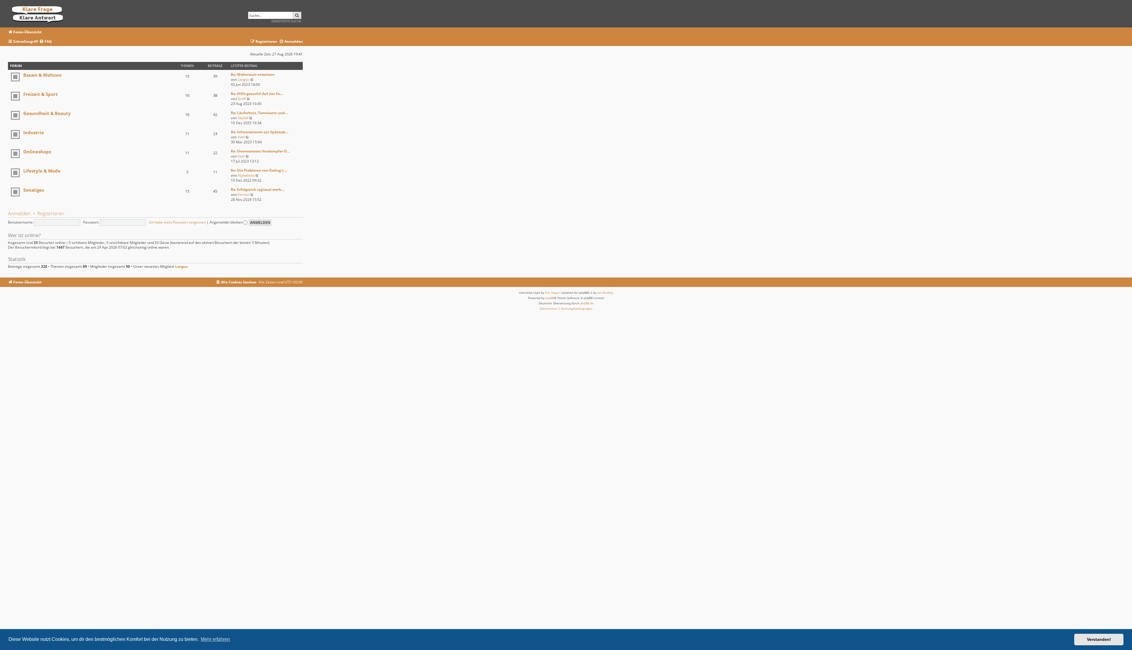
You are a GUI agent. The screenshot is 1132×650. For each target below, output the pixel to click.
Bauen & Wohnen (42, 75)
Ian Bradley (605, 292)
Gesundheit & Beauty (47, 113)
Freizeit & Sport (40, 94)
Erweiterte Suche (286, 21)
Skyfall (243, 117)
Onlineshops (37, 152)
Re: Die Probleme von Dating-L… (259, 170)
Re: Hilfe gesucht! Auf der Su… (257, 93)
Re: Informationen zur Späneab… (259, 131)
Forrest (243, 194)
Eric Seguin (552, 292)
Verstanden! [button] (1099, 639)
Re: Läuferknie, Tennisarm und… (259, 112)
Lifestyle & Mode (41, 171)
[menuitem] (45, 42)
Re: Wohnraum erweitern (253, 74)
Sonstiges (33, 190)
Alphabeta (246, 175)
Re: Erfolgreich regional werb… (257, 189)
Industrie (33, 132)
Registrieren (50, 213)
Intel (241, 136)
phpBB (549, 298)
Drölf (242, 98)
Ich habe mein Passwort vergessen (177, 222)
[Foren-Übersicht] (39, 13)
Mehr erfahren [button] (215, 639)
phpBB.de (586, 303)
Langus (243, 79)
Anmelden (19, 213)
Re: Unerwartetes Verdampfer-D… (260, 151)
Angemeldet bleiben (226, 222)
